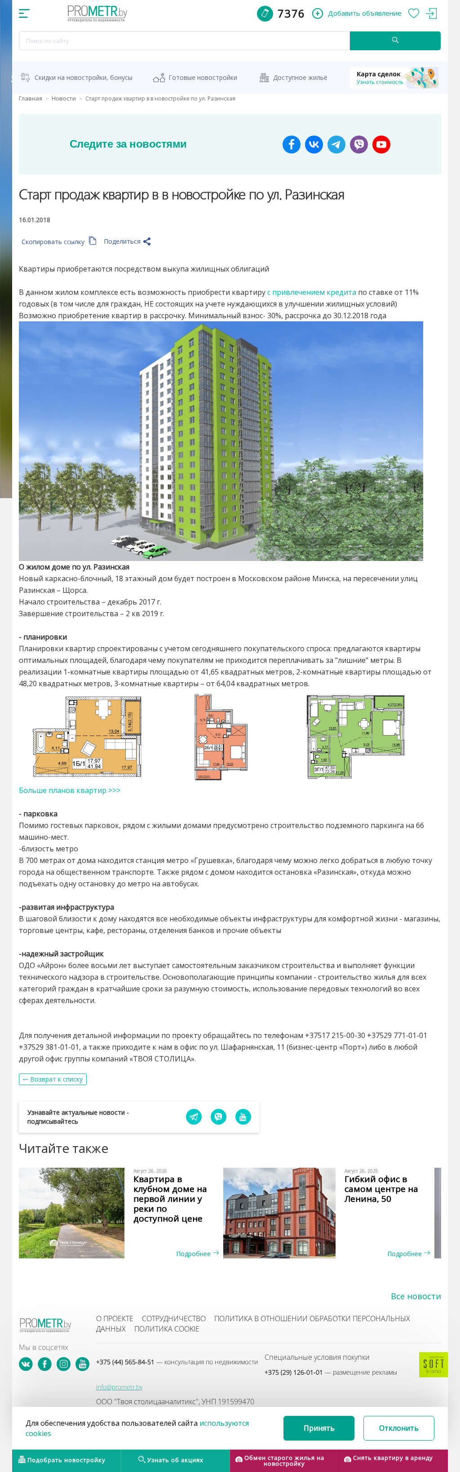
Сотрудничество (174, 1318)
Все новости (416, 1296)
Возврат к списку (56, 1079)
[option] (124, 1213)
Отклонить (399, 1428)
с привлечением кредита (311, 292)
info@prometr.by (119, 1387)
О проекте (114, 1318)
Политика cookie (166, 1329)
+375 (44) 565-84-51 (177, 1362)
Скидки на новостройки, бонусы (84, 77)
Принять (319, 1428)
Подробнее (194, 1253)
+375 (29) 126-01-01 (331, 1372)
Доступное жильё (300, 77)
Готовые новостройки (202, 77)
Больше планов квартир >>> (69, 790)
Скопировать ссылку (54, 241)
